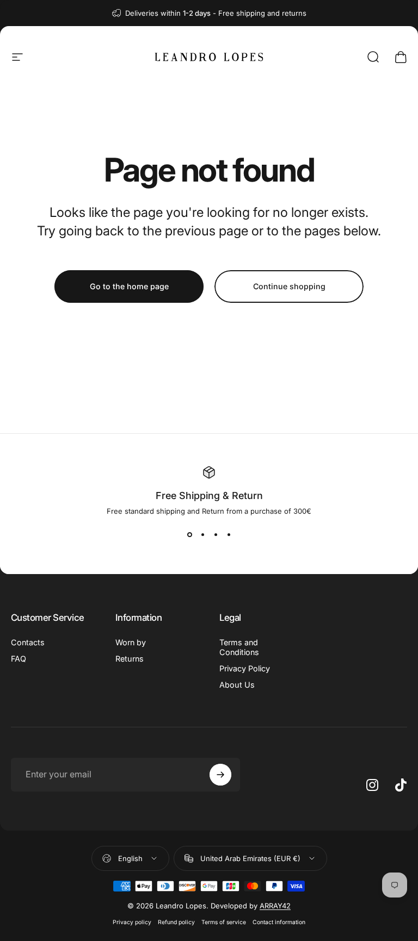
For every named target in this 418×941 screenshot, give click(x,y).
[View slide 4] (228, 534)
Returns (129, 658)
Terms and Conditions (239, 647)
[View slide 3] (215, 534)
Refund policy (176, 922)
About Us (237, 684)
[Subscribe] (220, 775)
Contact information (279, 922)
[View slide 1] (189, 534)
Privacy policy (132, 922)
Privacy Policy (244, 668)
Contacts (28, 642)
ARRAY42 (275, 905)
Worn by (130, 642)
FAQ (18, 658)
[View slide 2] (202, 534)
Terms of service (223, 922)
